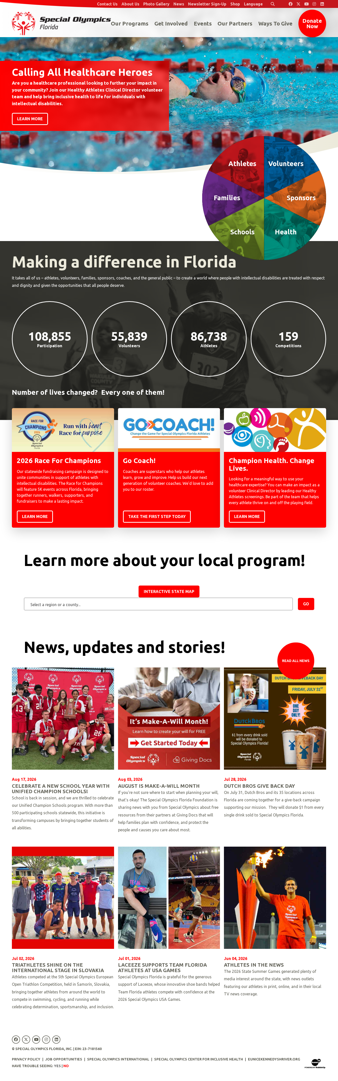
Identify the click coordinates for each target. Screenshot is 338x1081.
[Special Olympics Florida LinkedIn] (322, 4)
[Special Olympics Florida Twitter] (298, 4)
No (66, 1066)
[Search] (273, 4)
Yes (57, 1066)
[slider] (169, 87)
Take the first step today (157, 516)
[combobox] (158, 604)
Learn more (30, 119)
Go (306, 604)
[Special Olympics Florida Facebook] (290, 4)
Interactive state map (169, 591)
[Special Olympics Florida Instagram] (314, 4)
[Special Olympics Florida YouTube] (306, 4)
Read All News (296, 661)
